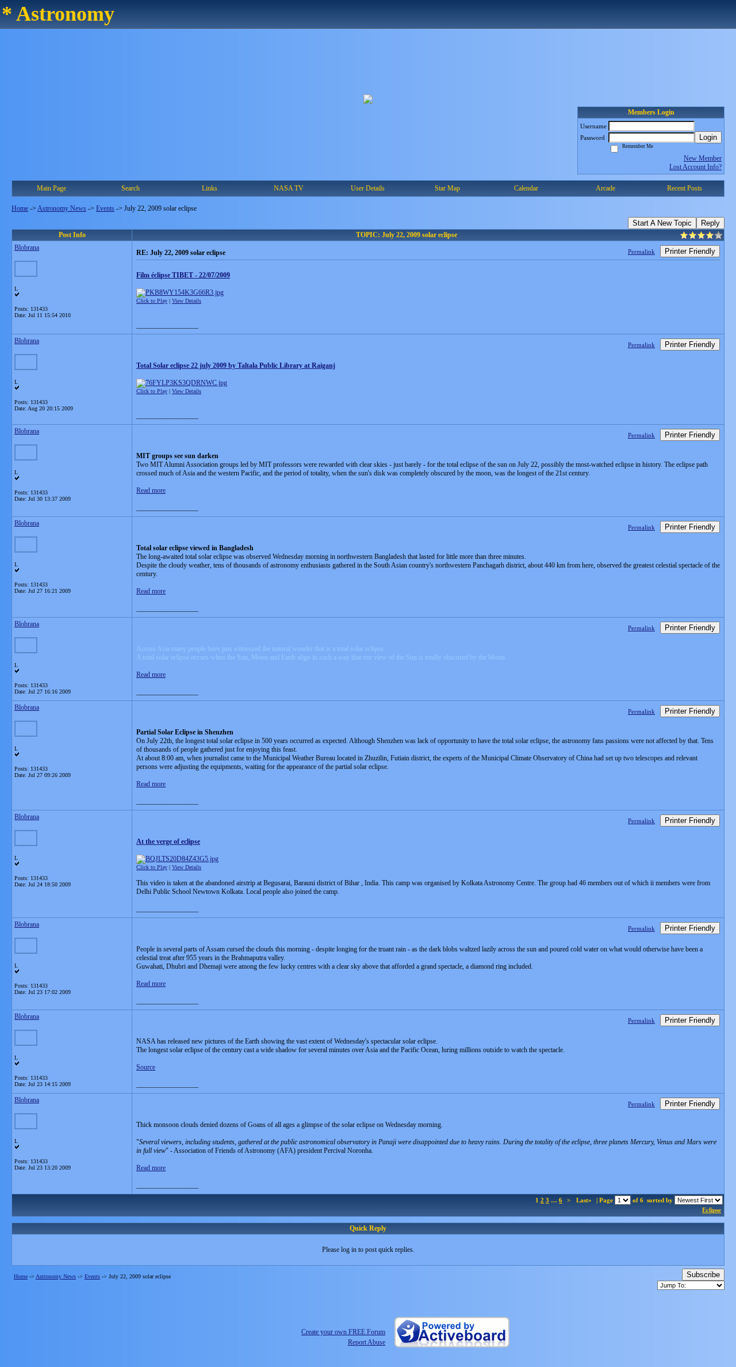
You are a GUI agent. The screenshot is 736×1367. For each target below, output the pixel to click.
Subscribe (703, 1274)
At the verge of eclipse (168, 841)
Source (145, 1067)
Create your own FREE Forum (343, 1332)
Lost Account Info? (695, 167)
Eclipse (711, 1209)
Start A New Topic (662, 223)
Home (20, 208)
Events (105, 208)
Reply (710, 223)
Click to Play (151, 301)
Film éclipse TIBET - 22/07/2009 (183, 275)
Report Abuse (366, 1342)
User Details (368, 188)
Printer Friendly (690, 251)
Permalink (641, 251)
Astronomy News (61, 208)
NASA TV (289, 188)
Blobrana (26, 247)
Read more (151, 490)
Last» (584, 1200)
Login (708, 137)
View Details (186, 301)
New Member (703, 158)
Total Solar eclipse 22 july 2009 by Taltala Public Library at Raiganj (235, 365)
